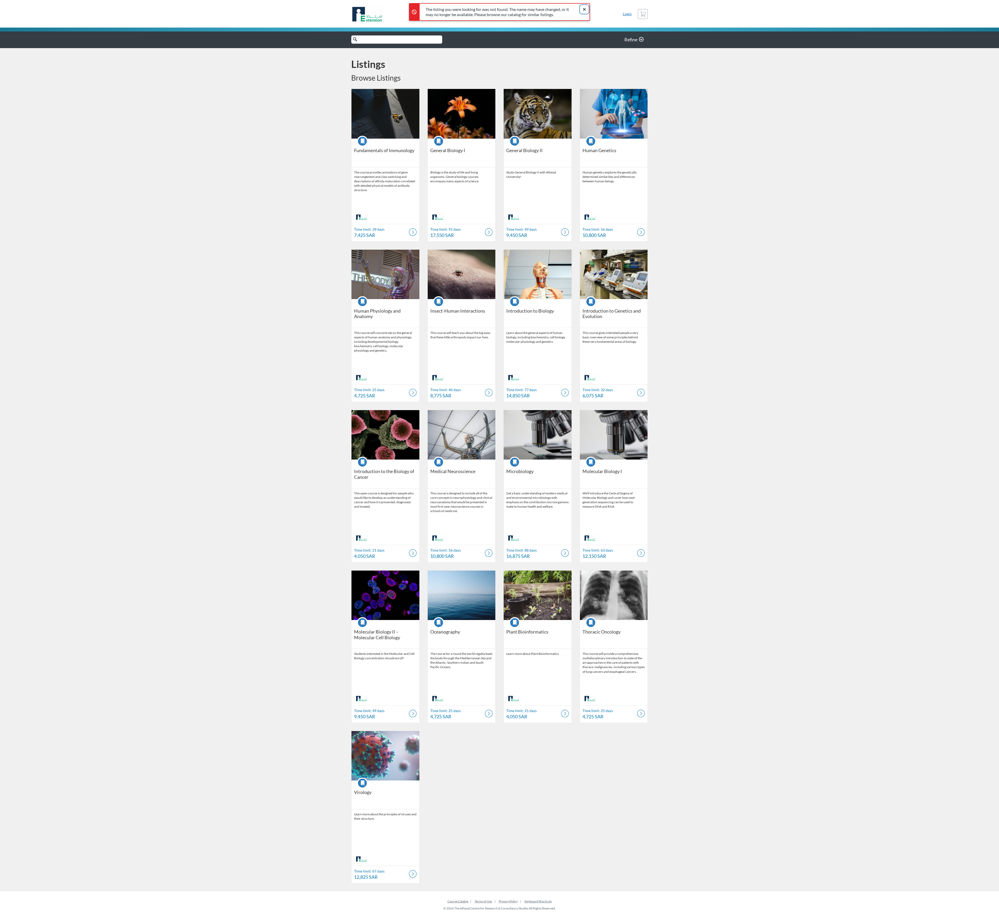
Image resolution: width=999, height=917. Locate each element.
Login (627, 14)
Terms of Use (483, 901)
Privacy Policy (508, 901)
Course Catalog (457, 901)
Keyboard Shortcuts (538, 901)
